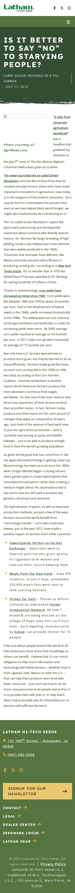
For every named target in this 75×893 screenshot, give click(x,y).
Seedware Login (21, 833)
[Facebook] (54, 8)
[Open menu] (68, 21)
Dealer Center (19, 825)
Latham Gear (17, 841)
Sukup (19, 632)
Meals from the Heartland (31, 574)
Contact (12, 808)
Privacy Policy (53, 864)
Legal (9, 816)
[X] (62, 8)
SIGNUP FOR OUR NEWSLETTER (27, 791)
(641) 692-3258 (21, 754)
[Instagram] (69, 8)
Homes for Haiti (22, 599)
